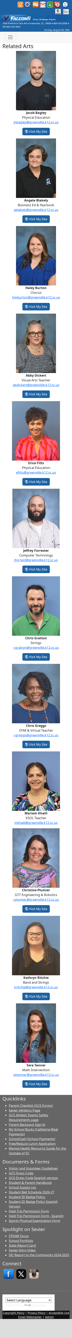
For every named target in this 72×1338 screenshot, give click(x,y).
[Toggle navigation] (10, 37)
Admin (49, 1317)
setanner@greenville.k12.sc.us (36, 1075)
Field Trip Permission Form (29, 1211)
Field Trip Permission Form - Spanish (36, 1216)
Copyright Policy (13, 1313)
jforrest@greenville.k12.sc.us (36, 560)
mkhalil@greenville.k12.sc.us (36, 823)
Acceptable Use (59, 1313)
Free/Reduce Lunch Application (32, 1143)
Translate (39, 1305)
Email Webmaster (30, 1317)
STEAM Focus (19, 1236)
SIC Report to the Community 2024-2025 (39, 1255)
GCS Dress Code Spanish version (33, 1178)
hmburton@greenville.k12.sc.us (36, 297)
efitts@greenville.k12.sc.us (36, 472)
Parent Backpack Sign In (27, 1124)
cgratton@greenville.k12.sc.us (36, 647)
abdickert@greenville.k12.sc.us (36, 385)
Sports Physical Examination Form (34, 1221)
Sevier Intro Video (22, 1250)
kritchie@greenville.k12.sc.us (36, 987)
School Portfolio (21, 1241)
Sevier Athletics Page (24, 1110)
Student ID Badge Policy (27, 1197)
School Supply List (23, 1187)
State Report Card (22, 1245)
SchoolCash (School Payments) (32, 1139)
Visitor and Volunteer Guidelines (33, 1168)
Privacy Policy (36, 1313)
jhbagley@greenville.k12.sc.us (36, 122)
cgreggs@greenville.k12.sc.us (36, 735)
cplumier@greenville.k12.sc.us (36, 899)
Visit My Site (39, 131)
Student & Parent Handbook (30, 1183)
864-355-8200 (60, 23)
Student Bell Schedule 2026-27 (31, 1192)
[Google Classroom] (50, 4)
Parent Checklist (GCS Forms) (31, 1105)
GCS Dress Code (21, 1173)
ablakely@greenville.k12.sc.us (36, 210)
